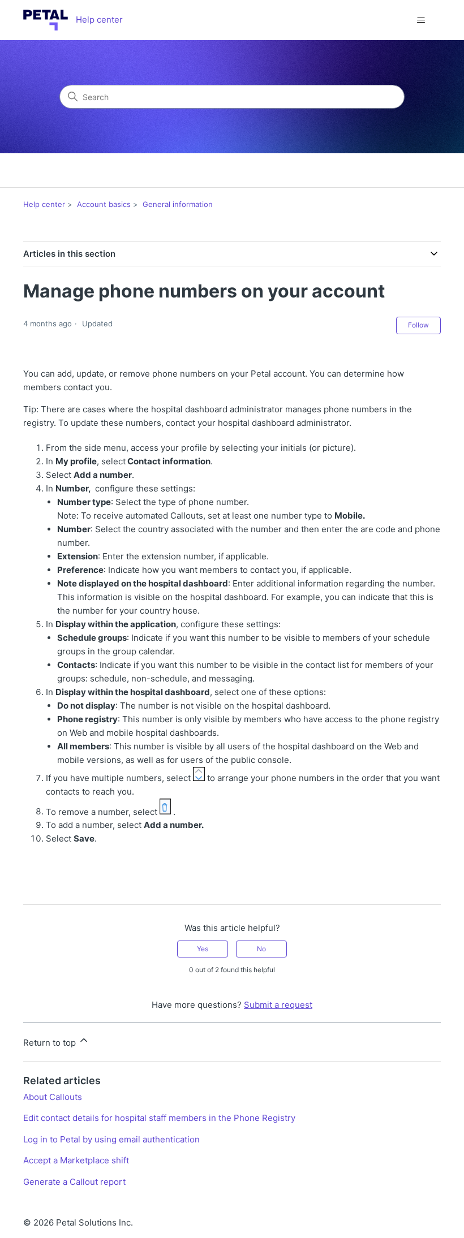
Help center (44, 204)
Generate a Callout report (74, 1181)
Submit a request (278, 1004)
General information (178, 204)
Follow (418, 325)
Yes (202, 948)
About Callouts (52, 1097)
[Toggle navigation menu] (421, 20)
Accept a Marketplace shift (76, 1160)
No (261, 948)
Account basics (104, 204)
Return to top (50, 1042)
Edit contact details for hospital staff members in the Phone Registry (159, 1117)
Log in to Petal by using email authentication (111, 1139)
